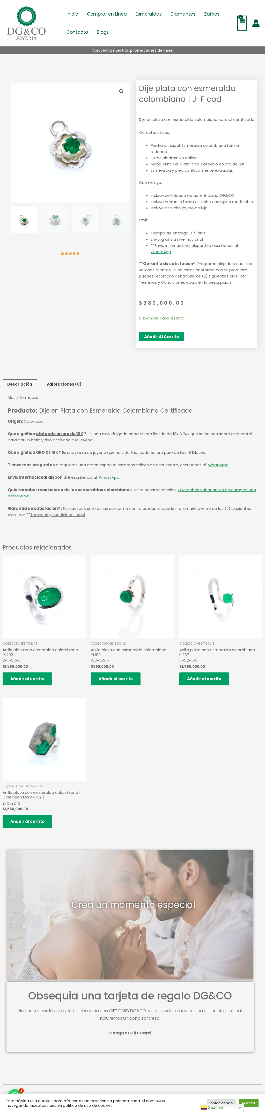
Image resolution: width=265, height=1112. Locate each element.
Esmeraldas (149, 14)
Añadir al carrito (161, 336)
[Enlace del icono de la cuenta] (256, 23)
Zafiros (211, 14)
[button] (121, 91)
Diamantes (183, 14)
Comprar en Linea (107, 14)
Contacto (77, 32)
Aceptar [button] (248, 1103)
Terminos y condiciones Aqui (57, 514)
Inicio (72, 14)
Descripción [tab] (19, 384)
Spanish (215, 1107)
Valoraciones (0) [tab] (64, 384)
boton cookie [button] (221, 1103)
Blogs (103, 32)
